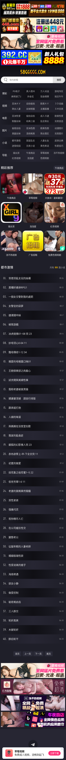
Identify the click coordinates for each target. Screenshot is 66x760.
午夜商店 (30, 152)
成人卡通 (44, 115)
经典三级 (30, 121)
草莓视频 (44, 152)
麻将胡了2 (16, 96)
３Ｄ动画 (59, 103)
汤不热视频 (59, 152)
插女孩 (16, 152)
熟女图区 (44, 133)
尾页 (49, 653)
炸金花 (30, 96)
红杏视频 (16, 158)
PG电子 (16, 91)
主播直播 (44, 108)
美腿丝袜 (16, 133)
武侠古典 (59, 140)
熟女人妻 (16, 108)
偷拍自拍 (30, 115)
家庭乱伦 (30, 140)
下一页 (38, 653)
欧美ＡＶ (44, 103)
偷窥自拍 (16, 128)
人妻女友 (44, 140)
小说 (4, 142)
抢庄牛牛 (59, 96)
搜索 (59, 79)
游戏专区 (59, 91)
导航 (4, 155)
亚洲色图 (30, 128)
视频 (4, 105)
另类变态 (59, 121)
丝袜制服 (30, 108)
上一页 (27, 653)
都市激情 (16, 140)
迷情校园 (16, 145)
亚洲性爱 (16, 115)
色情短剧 (44, 158)
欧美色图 (44, 128)
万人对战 (44, 91)
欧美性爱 (59, 115)
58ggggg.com (33, 72)
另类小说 (30, 145)
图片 (4, 130)
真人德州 (30, 91)
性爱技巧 (59, 145)
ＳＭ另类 (59, 108)
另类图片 (59, 133)
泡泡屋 (30, 158)
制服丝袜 (16, 121)
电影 (4, 118)
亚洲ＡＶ (16, 103)
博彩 (4, 93)
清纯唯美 (30, 133)
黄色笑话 (44, 145)
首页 (17, 653)
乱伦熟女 (44, 121)
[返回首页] (62, 754)
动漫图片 (59, 128)
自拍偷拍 (30, 103)
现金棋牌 (44, 96)
